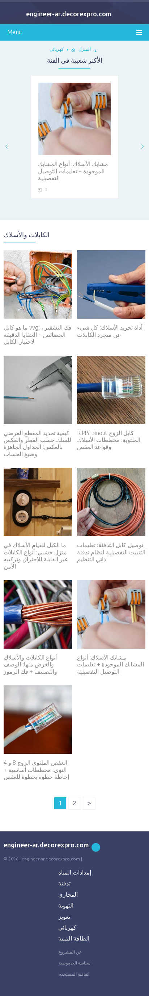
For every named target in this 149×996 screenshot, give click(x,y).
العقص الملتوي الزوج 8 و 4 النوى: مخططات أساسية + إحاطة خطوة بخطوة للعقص (36, 769)
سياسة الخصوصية (74, 962)
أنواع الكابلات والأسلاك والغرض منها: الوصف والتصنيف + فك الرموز (30, 664)
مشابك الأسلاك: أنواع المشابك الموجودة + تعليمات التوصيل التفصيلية (73, 171)
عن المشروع (70, 952)
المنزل (84, 49)
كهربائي (67, 927)
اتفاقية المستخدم (74, 974)
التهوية (65, 905)
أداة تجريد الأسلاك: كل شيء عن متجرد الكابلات (109, 331)
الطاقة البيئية (73, 938)
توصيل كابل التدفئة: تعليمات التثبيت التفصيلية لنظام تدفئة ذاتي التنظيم (111, 552)
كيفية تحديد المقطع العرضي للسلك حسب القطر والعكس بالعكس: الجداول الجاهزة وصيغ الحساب (37, 443)
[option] (74, 137)
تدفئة (64, 883)
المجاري (68, 894)
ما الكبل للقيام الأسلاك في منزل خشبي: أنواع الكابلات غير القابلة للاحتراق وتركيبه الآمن (36, 555)
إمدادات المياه (74, 872)
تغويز (64, 916)
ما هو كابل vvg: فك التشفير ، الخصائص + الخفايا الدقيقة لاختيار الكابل (38, 334)
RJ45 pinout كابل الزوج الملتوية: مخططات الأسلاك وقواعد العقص (108, 440)
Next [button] (142, 146)
